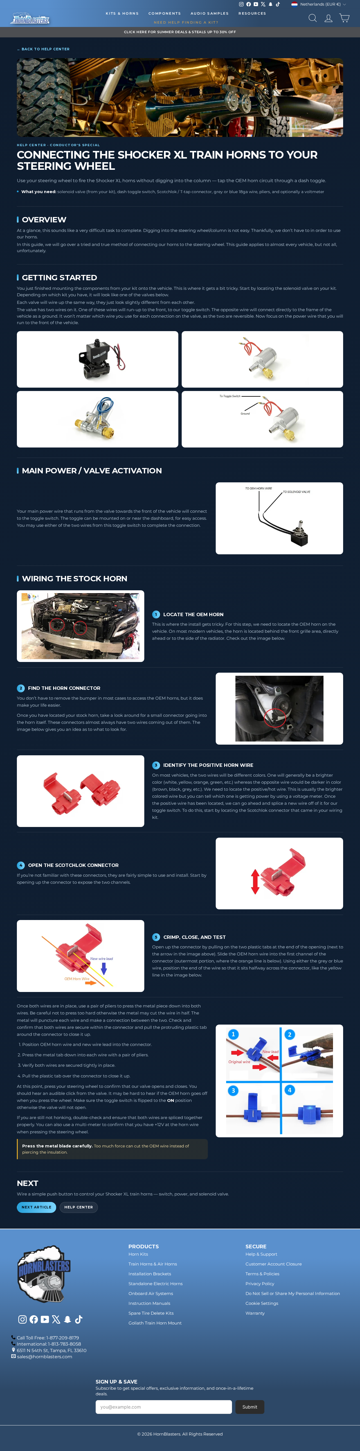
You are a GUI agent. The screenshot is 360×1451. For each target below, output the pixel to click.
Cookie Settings (262, 1303)
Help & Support (261, 1254)
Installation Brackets (150, 1273)
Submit (249, 1407)
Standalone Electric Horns (156, 1283)
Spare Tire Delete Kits (151, 1313)
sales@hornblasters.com (44, 1356)
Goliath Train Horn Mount (155, 1323)
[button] (97, 359)
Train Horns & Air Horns (153, 1264)
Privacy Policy (260, 1283)
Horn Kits (138, 1254)
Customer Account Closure (274, 1264)
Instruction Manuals (149, 1303)
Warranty (255, 1313)
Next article (36, 1207)
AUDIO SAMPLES (210, 13)
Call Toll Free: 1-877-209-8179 (48, 1338)
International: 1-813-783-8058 (49, 1344)
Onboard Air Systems (151, 1293)
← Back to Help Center (43, 49)
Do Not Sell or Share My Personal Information (293, 1293)
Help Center (78, 1207)
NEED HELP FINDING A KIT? (186, 22)
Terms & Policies (262, 1273)
